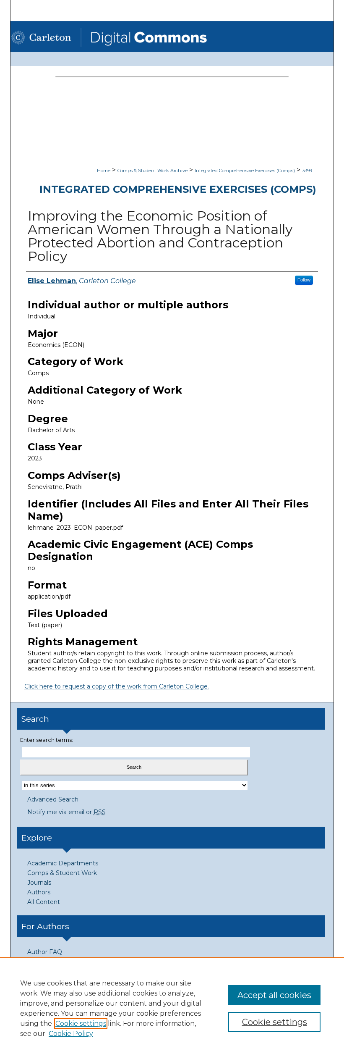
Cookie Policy (71, 1034)
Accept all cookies (274, 995)
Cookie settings (80, 1023)
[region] (172, 1008)
